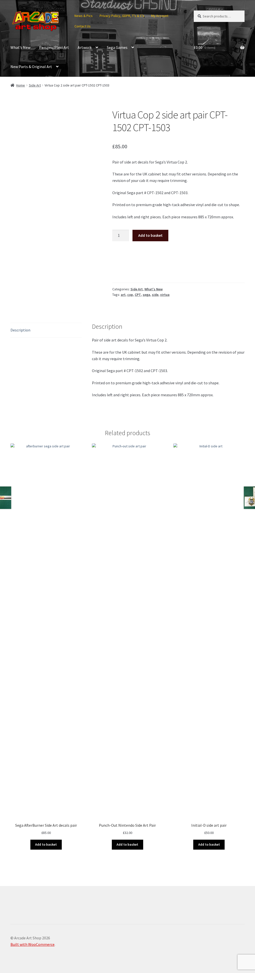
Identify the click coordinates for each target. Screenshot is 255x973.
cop (130, 294)
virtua (165, 294)
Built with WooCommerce (32, 944)
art (123, 294)
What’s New (20, 47)
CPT (138, 294)
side (155, 294)
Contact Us (82, 26)
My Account (159, 15)
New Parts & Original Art (31, 66)
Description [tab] (20, 329)
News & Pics (83, 15)
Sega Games (117, 47)
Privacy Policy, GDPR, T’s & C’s (122, 15)
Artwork (85, 47)
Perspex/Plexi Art (54, 47)
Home (20, 85)
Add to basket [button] (46, 844)
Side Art (35, 85)
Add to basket (150, 235)
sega (146, 294)
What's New (153, 289)
